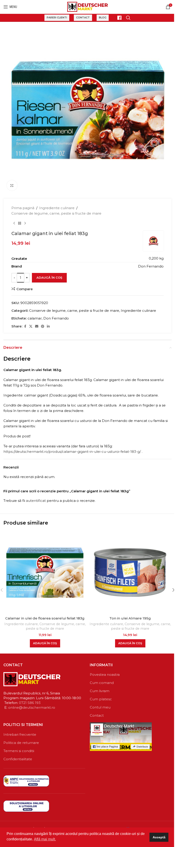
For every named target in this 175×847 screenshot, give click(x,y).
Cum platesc (101, 699)
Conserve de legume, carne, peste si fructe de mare (56, 213)
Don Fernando (56, 318)
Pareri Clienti (57, 17)
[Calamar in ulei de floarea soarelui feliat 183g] (44, 572)
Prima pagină (22, 208)
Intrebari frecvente (19, 734)
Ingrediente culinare (57, 208)
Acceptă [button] (159, 837)
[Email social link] (37, 326)
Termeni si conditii (18, 751)
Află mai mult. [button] (45, 839)
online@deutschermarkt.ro (31, 707)
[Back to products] (19, 223)
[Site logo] (87, 6)
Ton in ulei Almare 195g (130, 618)
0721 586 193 (30, 703)
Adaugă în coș (49, 277)
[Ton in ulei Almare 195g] (130, 572)
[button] (45, 643)
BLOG (102, 17)
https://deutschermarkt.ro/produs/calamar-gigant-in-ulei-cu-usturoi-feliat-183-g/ (72, 451)
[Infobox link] (117, 18)
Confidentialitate (17, 759)
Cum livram (99, 691)
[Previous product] (14, 223)
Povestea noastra (105, 674)
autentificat (36, 500)
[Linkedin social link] (48, 326)
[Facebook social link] (25, 326)
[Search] (128, 17)
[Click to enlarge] (12, 185)
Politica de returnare (21, 743)
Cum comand (102, 683)
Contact (83, 17)
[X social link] (31, 326)
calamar (35, 318)
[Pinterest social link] (43, 326)
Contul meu (100, 707)
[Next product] (25, 223)
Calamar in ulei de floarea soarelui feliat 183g (45, 618)
